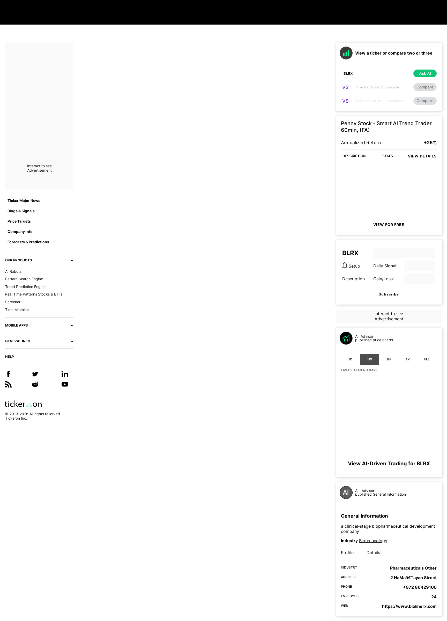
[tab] (350, 359)
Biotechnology (373, 540)
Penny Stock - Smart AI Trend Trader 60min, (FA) (386, 126)
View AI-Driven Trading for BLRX (389, 463)
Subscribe (389, 294)
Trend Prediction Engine (25, 286)
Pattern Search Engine (24, 279)
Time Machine (17, 309)
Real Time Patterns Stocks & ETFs (33, 294)
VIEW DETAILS (422, 156)
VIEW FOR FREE (388, 224)
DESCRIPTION (354, 156)
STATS (387, 156)
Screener (12, 302)
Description (353, 278)
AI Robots (13, 271)
